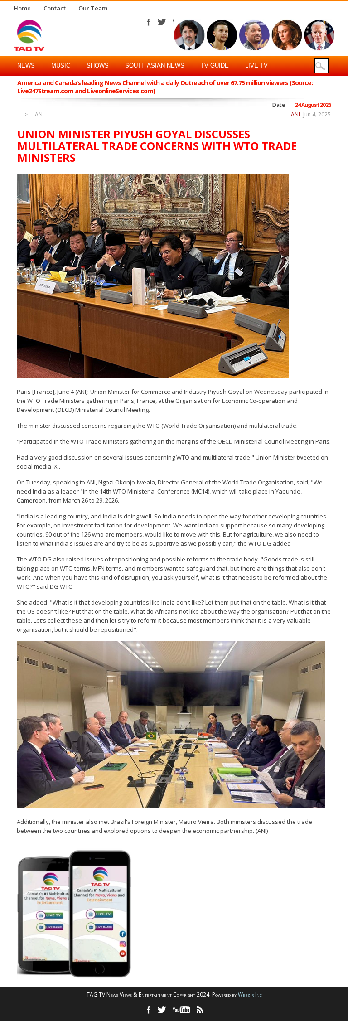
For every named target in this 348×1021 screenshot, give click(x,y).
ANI (39, 114)
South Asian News (154, 65)
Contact (55, 8)
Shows (98, 65)
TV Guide (215, 65)
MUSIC (60, 65)
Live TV (256, 65)
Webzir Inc (250, 994)
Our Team (92, 8)
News (26, 65)
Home (22, 8)
